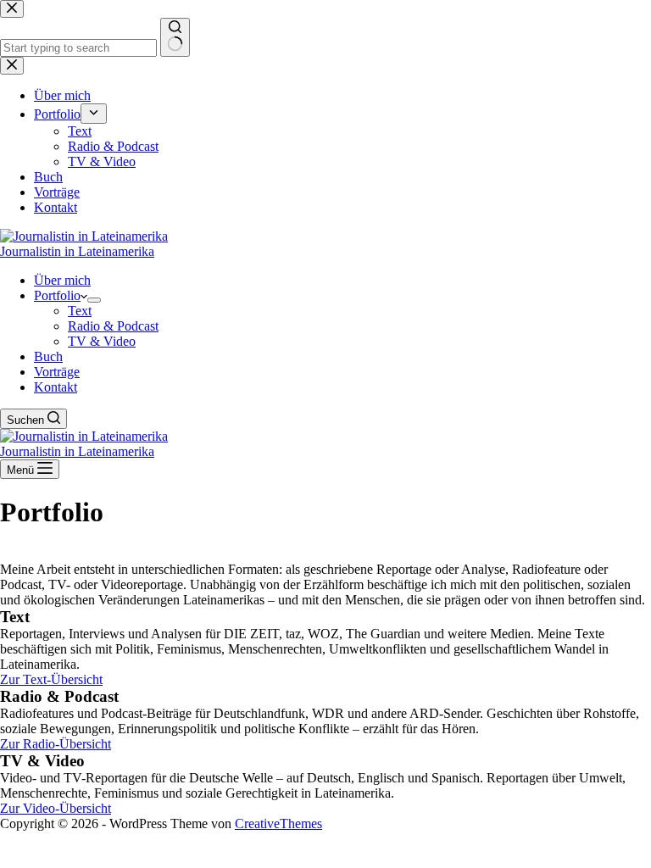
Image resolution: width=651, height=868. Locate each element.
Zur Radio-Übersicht (55, 744)
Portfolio (57, 295)
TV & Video (102, 341)
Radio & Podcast (113, 326)
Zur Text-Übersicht (51, 679)
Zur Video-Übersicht (55, 808)
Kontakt (55, 387)
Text (80, 310)
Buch (48, 356)
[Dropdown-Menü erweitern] (94, 300)
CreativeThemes (278, 823)
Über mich (62, 280)
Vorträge (57, 371)
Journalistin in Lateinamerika (77, 251)
